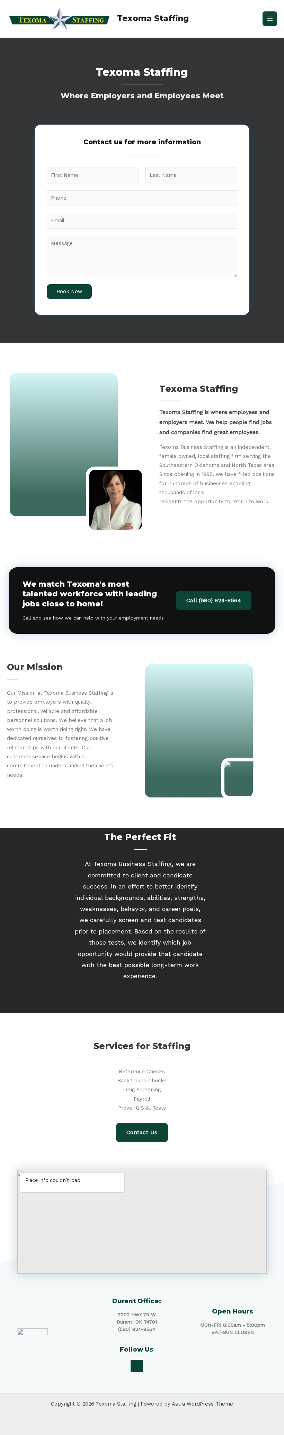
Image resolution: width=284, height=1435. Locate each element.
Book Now (69, 291)
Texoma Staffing (153, 18)
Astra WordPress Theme (202, 1404)
